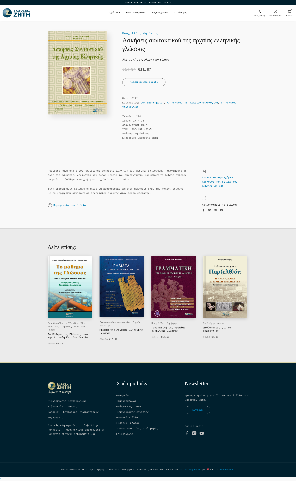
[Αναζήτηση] (259, 11)
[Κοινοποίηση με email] (221, 210)
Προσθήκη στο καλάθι (144, 82)
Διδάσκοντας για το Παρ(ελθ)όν (217, 329)
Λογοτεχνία (159, 12)
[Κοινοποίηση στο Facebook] (203, 210)
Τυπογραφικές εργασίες (132, 412)
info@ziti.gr (89, 425)
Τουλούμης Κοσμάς (214, 323)
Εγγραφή (197, 410)
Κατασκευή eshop (191, 469)
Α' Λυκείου (174, 102)
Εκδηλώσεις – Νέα (128, 406)
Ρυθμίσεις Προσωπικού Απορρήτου (157, 469)
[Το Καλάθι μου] (290, 11)
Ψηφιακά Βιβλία (127, 417)
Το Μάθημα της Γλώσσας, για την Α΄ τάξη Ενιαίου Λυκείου (68, 336)
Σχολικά (114, 12)
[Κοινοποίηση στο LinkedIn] (215, 210)
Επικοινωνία (124, 434)
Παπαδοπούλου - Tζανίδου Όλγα (67, 323)
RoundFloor (226, 469)
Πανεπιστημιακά (135, 12)
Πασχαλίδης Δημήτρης (140, 33)
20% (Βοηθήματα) (152, 102)
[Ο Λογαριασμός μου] (276, 11)
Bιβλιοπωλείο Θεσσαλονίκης (67, 401)
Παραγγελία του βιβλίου (70, 205)
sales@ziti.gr (95, 429)
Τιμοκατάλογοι (126, 401)
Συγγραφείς (55, 417)
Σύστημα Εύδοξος (127, 423)
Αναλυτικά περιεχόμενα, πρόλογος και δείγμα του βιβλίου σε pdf (219, 182)
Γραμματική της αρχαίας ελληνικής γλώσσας (168, 329)
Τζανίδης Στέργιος (59, 326)
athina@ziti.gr (85, 434)
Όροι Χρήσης (97, 469)
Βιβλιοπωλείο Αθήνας (62, 406)
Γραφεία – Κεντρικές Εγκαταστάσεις (73, 412)
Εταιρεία (122, 395)
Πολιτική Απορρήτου (121, 469)
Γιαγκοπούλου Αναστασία (115, 322)
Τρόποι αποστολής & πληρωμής (137, 428)
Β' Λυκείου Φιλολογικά (202, 102)
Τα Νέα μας (180, 12)
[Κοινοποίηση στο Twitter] (209, 210)
